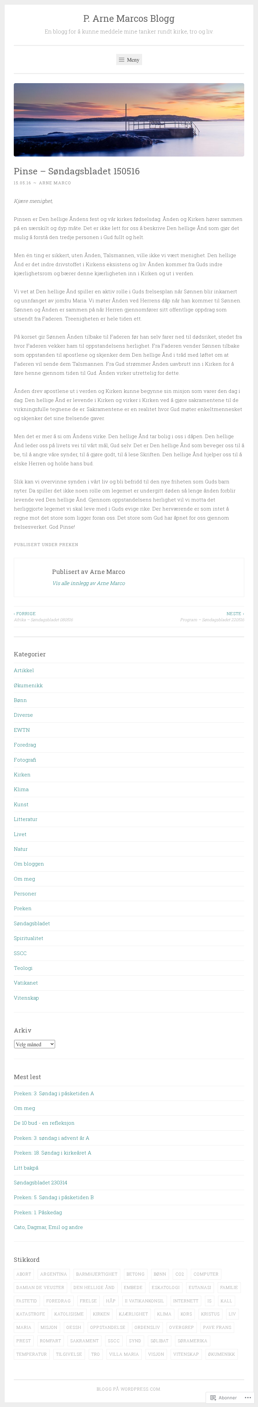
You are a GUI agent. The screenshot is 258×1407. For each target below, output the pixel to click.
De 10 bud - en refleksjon (44, 1122)
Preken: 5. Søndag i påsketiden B (54, 1197)
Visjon (156, 1354)
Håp (111, 1300)
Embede (133, 1287)
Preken (68, 544)
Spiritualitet (28, 938)
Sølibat (159, 1340)
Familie (229, 1287)
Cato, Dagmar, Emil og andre (48, 1227)
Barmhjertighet (97, 1274)
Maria (24, 1327)
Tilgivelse (69, 1354)
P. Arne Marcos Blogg (129, 18)
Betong (136, 1274)
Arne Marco (55, 182)
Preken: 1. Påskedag (38, 1212)
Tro (95, 1354)
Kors (186, 1313)
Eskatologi (166, 1287)
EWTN (22, 729)
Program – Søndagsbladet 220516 (212, 616)
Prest (23, 1340)
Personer (25, 893)
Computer (206, 1274)
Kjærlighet (133, 1313)
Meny (132, 59)
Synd (135, 1340)
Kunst (21, 804)
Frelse (88, 1300)
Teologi (23, 967)
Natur (21, 848)
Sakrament (84, 1340)
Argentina (53, 1274)
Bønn (20, 700)
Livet (20, 834)
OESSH (74, 1327)
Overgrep (181, 1327)
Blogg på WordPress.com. (129, 1389)
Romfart (50, 1340)
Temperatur (31, 1354)
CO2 (179, 1274)
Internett (186, 1300)
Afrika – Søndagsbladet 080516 (43, 616)
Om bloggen (29, 863)
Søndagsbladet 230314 (40, 1182)
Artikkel (24, 670)
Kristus (210, 1313)
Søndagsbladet (32, 923)
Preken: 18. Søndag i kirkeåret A (52, 1152)
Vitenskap (26, 997)
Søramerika (193, 1340)
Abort (23, 1274)
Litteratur (25, 819)
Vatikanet (26, 982)
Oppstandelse (108, 1327)
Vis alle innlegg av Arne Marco (88, 583)
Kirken (22, 774)
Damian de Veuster (40, 1287)
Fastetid (26, 1300)
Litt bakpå (26, 1167)
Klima (21, 789)
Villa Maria (124, 1354)
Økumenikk (28, 685)
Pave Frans (217, 1327)
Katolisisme (69, 1313)
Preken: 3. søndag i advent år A (51, 1137)
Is (210, 1300)
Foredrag (25, 744)
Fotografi (25, 759)
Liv (232, 1313)
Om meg (24, 878)
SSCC (20, 953)
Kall (226, 1300)
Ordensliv (147, 1327)
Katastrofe (30, 1313)
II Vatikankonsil (144, 1300)
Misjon (49, 1327)
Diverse (23, 714)
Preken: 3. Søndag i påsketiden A (54, 1093)
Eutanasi (200, 1287)
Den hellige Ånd (94, 1287)
